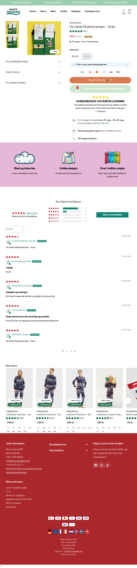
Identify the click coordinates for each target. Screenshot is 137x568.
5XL (24, 431)
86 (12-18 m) (99, 431)
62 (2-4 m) (104, 428)
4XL (19, 431)
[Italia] (66, 531)
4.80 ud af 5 (31, 213)
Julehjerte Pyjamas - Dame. (19, 415)
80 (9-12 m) (121, 428)
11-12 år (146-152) (69, 431)
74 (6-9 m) (115, 428)
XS (8, 428)
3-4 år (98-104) (74, 428)
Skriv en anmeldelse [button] (112, 215)
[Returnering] (100, 138)
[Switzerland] (87, 531)
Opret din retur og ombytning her (24, 469)
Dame (32, 11)
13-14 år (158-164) (74, 431)
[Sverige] (82, 531)
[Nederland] (71, 531)
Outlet (63, 11)
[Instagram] (95, 465)
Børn (53, 11)
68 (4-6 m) (110, 428)
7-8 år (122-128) (85, 428)
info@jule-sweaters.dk (18, 461)
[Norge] (76, 531)
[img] (12, 237)
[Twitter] (107, 465)
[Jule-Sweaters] (13, 12)
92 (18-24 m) (104, 431)
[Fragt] (100, 131)
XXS (38, 428)
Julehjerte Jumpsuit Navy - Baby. (109, 415)
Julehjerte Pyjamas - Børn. (79, 415)
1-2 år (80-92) (69, 428)
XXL (44, 431)
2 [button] (67, 351)
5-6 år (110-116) (80, 428)
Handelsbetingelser (16, 472)
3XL (13, 431)
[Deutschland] (50, 531)
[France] (60, 531)
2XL (8, 431)
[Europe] (55, 531)
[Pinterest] (101, 465)
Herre (43, 11)
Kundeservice (92, 11)
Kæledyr (76, 11)
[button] (76, 31)
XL (30, 428)
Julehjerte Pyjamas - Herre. (49, 415)
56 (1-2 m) (99, 428)
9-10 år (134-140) (91, 428)
